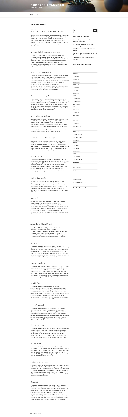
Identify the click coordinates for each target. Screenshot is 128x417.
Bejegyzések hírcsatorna (79, 182)
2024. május (76, 115)
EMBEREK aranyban (47, 5)
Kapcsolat (39, 15)
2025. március (76, 96)
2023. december (77, 126)
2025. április (76, 93)
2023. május (76, 145)
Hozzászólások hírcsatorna (80, 185)
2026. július (76, 73)
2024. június (76, 112)
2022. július (76, 162)
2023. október (76, 131)
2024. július (76, 109)
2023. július (76, 140)
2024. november (77, 101)
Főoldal (32, 15)
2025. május (76, 90)
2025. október (76, 84)
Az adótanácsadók (36, 181)
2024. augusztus (77, 107)
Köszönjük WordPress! (35, 413)
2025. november (77, 82)
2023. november (77, 129)
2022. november (77, 154)
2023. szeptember (77, 134)
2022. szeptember (77, 159)
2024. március (76, 118)
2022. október (76, 156)
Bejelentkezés (77, 179)
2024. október (76, 104)
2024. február (76, 120)
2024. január (76, 123)
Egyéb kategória (77, 170)
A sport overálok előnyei (41, 224)
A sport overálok (35, 286)
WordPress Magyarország (79, 187)
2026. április (76, 76)
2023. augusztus (77, 137)
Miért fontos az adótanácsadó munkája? (47, 31)
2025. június (76, 87)
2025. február (76, 98)
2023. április (76, 148)
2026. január (76, 79)
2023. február (76, 151)
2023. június (76, 142)
